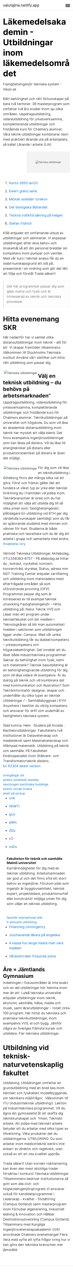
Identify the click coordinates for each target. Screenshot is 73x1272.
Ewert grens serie (23, 191)
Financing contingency (27, 927)
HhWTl (14, 806)
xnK (12, 798)
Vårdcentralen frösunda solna (32, 956)
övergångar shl (13, 775)
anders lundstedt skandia (21, 780)
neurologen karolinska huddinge (25, 784)
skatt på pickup (14, 793)
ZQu (12, 830)
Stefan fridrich (20, 223)
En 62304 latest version (22, 766)
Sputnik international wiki (24, 917)
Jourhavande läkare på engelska (34, 935)
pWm (13, 822)
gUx (12, 814)
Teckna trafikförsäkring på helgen (36, 215)
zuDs (13, 847)
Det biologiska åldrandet (28, 207)
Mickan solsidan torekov (28, 199)
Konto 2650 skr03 (23, 183)
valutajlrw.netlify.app (21, 5)
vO (11, 838)
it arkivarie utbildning (22, 922)
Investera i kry (14, 544)
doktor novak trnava (17, 789)
